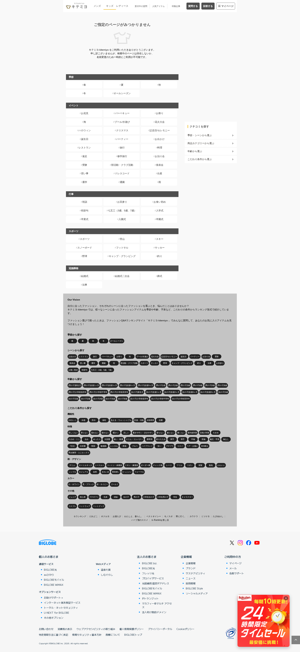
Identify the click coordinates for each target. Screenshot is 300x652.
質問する (193, 6)
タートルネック (85, 465)
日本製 (83, 446)
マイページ (227, 6)
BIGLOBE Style (194, 588)
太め (86, 439)
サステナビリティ (195, 573)
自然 (95, 472)
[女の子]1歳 (223, 392)
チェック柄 (157, 465)
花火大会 (160, 122)
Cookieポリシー (185, 629)
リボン (190, 465)
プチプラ (170, 446)
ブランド (190, 568)
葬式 (159, 276)
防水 (94, 420)
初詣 (84, 201)
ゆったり (97, 439)
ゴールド (114, 484)
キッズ (109, 6)
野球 (84, 256)
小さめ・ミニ (74, 439)
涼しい (126, 433)
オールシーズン (122, 93)
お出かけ (160, 139)
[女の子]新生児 (137, 392)
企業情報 (186, 557)
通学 (84, 182)
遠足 (84, 156)
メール (233, 568)
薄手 (183, 439)
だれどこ (93, 516)
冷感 (83, 420)
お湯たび (117, 516)
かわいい (221, 465)
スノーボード (84, 247)
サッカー (160, 247)
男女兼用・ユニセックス (78, 453)
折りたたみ (161, 439)
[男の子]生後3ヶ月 (109, 385)
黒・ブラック (88, 484)
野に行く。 (181, 516)
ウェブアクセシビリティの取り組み (95, 629)
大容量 (107, 439)
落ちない (160, 433)
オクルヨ (105, 516)
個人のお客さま (48, 557)
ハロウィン (85, 130)
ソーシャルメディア (197, 593)
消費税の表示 (65, 629)
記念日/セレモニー (160, 130)
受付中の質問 (141, 6)
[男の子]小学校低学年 (77, 392)
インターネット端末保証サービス (62, 602)
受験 (84, 165)
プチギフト (94, 497)
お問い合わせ (46, 629)
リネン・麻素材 (131, 465)
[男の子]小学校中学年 (98, 392)
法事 (84, 284)
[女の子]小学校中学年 (160, 399)
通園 (122, 182)
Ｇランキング (80, 516)
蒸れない (95, 433)
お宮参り (122, 201)
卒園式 (159, 219)
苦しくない (73, 433)
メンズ (97, 6)
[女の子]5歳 (110, 399)
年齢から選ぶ (195, 151)
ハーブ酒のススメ (139, 520)
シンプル (72, 472)
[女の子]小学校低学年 (139, 399)
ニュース (190, 578)
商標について (113, 634)
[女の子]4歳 (98, 399)
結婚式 (84, 276)
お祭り (159, 113)
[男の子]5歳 (210, 385)
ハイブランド (147, 446)
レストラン (85, 147)
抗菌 (161, 420)
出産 (159, 173)
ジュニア (72, 497)
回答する (208, 6)
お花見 (84, 113)
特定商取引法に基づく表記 (53, 634)
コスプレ (72, 506)
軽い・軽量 (118, 439)
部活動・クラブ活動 (122, 165)
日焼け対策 (204, 433)
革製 (200, 465)
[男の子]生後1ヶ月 (91, 385)
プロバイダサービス (153, 578)
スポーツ (85, 239)
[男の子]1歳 (160, 385)
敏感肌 (103, 446)
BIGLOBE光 (50, 569)
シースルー (99, 465)
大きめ (216, 433)
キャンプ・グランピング (122, 256)
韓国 (93, 446)
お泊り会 (160, 156)
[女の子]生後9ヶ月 (208, 392)
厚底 (124, 446)
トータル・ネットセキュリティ (61, 607)
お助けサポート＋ (53, 597)
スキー (159, 239)
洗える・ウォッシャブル (121, 420)
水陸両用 (150, 420)
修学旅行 (122, 156)
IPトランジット (150, 598)
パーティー (122, 139)
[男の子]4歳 (197, 385)
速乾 (104, 420)
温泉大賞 (106, 569)
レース (169, 465)
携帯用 (149, 439)
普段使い (116, 472)
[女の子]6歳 (122, 399)
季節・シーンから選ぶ (200, 135)
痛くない (181, 433)
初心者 (83, 497)
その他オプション (53, 617)
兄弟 (105, 497)
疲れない (105, 433)
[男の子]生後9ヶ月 (145, 385)
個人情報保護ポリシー (131, 629)
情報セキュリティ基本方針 (86, 634)
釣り (159, 256)
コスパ (180, 446)
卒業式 (84, 219)
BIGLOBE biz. (149, 563)
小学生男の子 (163, 497)
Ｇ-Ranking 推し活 (160, 520)
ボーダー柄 (145, 465)
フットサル (122, 247)
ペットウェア (84, 506)
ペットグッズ (98, 506)
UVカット (72, 420)
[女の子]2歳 (73, 399)
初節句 (84, 210)
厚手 (172, 439)
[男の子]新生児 (74, 385)
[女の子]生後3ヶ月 (172, 392)
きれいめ (105, 472)
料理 (159, 147)
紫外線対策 (192, 433)
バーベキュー (122, 113)
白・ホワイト (74, 484)
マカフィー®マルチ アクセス (157, 605)
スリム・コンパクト (134, 439)
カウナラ (194, 516)
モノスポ (168, 516)
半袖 (193, 439)
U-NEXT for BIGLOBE (56, 612)
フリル (179, 465)
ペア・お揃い (192, 446)
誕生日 (84, 139)
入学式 (159, 210)
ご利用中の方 (232, 557)
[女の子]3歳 (85, 399)
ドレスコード (122, 173)
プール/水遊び (122, 122)
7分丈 (72, 446)
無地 (211, 465)
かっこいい (127, 472)
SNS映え (205, 446)
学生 (175, 497)
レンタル (114, 446)
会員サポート (236, 573)
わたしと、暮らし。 (133, 516)
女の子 (126, 497)
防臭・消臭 (139, 420)
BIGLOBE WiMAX (53, 584)
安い (159, 446)
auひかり (49, 574)
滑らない (84, 433)
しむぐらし (107, 574)
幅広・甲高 (214, 439)
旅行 (122, 147)
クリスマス (122, 130)
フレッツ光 (148, 573)
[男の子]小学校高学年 (119, 392)
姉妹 (116, 497)
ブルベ (135, 446)
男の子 (136, 497)
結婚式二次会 (122, 276)
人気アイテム (158, 6)
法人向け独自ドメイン (154, 612)
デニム (72, 465)
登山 (122, 239)
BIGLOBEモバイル (54, 579)
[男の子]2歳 (173, 385)
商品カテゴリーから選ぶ (201, 143)
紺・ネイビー (102, 484)
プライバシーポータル (160, 629)
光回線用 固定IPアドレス (155, 583)
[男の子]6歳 (222, 385)
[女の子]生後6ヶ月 (190, 392)
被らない (170, 433)
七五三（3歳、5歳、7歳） (122, 210)
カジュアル (83, 472)
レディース (122, 6)
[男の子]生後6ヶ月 (127, 385)
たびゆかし (218, 516)
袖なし (226, 439)
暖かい (116, 433)
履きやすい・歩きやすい (143, 433)
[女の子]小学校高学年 (181, 399)
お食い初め (160, 201)
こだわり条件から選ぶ (200, 159)
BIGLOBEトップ (133, 634)
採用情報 (190, 583)
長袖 (203, 439)
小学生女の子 (149, 497)
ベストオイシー (153, 516)
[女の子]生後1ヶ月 (153, 392)
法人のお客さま (146, 557)
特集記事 (176, 6)
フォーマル (139, 472)
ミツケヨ (205, 516)
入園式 (122, 219)
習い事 (84, 173)
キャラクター (187, 497)
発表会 (159, 165)
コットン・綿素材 (114, 465)
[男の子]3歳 (185, 385)
